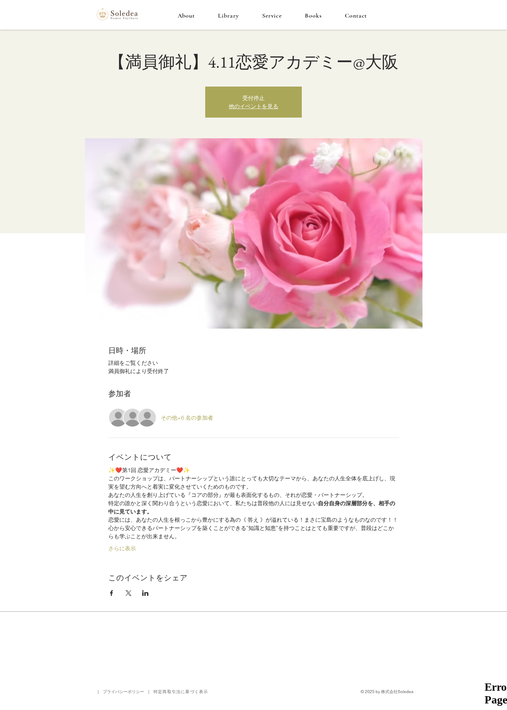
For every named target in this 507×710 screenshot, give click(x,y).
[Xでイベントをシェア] (128, 593)
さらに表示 (122, 548)
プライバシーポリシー (123, 691)
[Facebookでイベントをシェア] (111, 593)
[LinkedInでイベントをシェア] (145, 593)
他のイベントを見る (253, 106)
